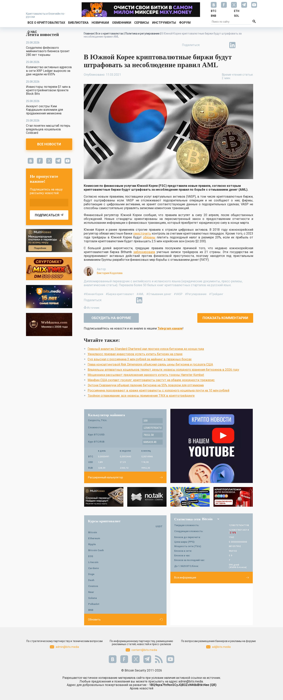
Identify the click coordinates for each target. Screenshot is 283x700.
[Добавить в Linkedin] (232, 45)
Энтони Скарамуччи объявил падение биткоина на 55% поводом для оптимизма (146, 385)
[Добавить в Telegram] (223, 45)
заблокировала (144, 252)
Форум (185, 22)
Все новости (49, 144)
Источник (93, 307)
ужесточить (142, 233)
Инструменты (164, 22)
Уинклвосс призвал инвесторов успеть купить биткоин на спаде (135, 354)
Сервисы (141, 22)
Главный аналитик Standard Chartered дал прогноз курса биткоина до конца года (146, 349)
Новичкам (100, 22)
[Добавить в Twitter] (215, 45)
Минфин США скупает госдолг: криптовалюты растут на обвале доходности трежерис (151, 380)
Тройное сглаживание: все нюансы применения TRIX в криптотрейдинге (141, 395)
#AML (140, 294)
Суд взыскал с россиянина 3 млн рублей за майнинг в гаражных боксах (140, 359)
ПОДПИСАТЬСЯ (47, 215)
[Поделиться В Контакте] (241, 45)
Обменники (121, 22)
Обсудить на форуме (111, 318)
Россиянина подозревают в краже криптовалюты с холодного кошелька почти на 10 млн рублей (158, 390)
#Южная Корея (93, 294)
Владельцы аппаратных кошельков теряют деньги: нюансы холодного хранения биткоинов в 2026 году (163, 369)
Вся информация (185, 577)
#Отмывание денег (158, 294)
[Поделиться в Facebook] (206, 45)
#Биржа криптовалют (120, 294)
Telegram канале (170, 328)
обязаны (149, 237)
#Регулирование (196, 294)
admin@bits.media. (190, 681)
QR (213, 685)
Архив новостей (141, 688)
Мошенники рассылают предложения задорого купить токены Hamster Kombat (146, 375)
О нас (32, 32)
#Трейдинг (216, 294)
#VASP (178, 294)
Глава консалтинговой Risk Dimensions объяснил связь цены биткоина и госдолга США (150, 364)
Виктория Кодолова (109, 273)
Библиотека (78, 22)
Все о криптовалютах (46, 22)
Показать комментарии (225, 318)
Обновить (94, 619)
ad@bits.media (221, 646)
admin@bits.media (67, 646)
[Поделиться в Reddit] (250, 45)
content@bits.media (144, 649)
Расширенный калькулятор (105, 477)
